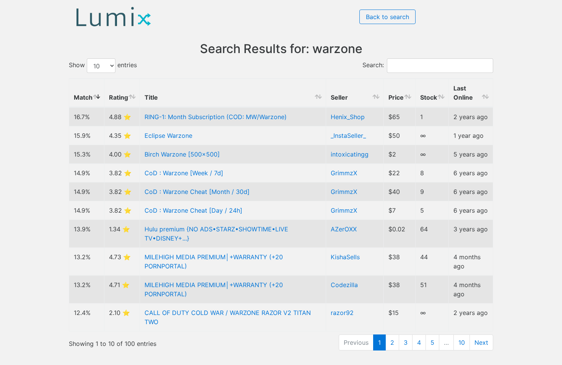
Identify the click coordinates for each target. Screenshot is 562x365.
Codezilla (344, 285)
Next (481, 342)
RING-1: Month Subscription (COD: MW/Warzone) (216, 117)
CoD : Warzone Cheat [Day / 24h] (193, 210)
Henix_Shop (348, 117)
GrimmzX (344, 173)
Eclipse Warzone (168, 135)
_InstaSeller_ (348, 135)
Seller (339, 97)
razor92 (342, 313)
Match (83, 97)
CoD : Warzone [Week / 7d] (184, 173)
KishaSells (345, 257)
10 (461, 342)
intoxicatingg (350, 154)
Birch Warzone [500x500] (182, 154)
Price (396, 97)
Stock (428, 97)
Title (151, 97)
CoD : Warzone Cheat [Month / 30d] (197, 191)
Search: (373, 65)
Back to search (387, 17)
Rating (118, 97)
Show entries (103, 65)
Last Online (463, 92)
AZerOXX (344, 229)
